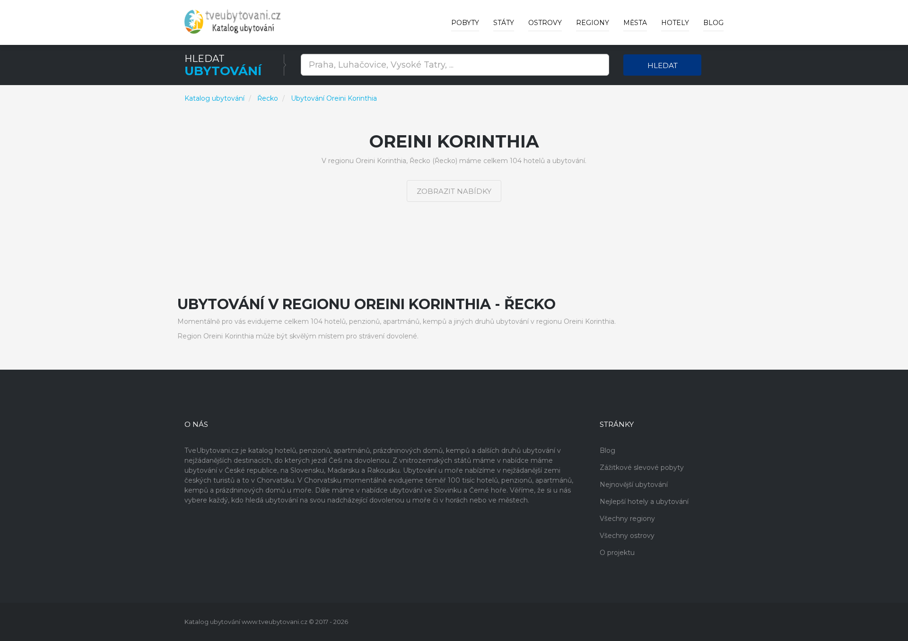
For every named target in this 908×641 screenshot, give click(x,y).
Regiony (592, 22)
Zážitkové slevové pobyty (642, 467)
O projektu (617, 552)
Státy (503, 22)
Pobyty (465, 22)
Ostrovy (545, 22)
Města (635, 22)
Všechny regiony (627, 518)
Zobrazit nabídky (454, 191)
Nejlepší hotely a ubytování (644, 501)
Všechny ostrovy (627, 535)
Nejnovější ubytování (634, 484)
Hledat (662, 65)
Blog (713, 22)
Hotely (675, 22)
